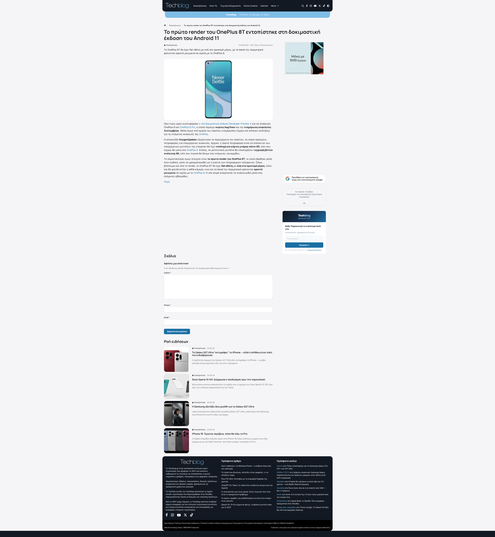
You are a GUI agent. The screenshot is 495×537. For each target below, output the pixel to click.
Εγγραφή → (304, 245)
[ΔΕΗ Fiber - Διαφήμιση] (304, 58)
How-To (213, 6)
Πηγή (167, 181)
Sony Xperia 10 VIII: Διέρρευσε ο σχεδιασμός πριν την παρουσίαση (228, 379)
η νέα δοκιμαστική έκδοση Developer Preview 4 (225, 123)
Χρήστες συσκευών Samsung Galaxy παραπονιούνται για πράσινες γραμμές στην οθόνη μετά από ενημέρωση (301, 475)
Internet (264, 6)
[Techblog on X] (320, 5)
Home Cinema (250, 6)
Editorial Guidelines (287, 523)
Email (167, 317)
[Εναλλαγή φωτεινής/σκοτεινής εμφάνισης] (328, 5)
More (273, 6)
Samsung (256, 15)
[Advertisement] (218, 218)
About (180, 527)
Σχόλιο (167, 273)
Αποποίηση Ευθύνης (271, 523)
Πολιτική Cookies (207, 523)
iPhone (245, 15)
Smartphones (199, 6)
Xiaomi (266, 15)
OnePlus (203, 134)
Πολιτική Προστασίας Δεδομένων (187, 523)
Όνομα (167, 305)
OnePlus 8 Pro (187, 127)
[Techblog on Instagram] (311, 5)
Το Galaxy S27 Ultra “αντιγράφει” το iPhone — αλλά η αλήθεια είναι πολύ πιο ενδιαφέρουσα (232, 354)
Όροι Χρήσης (169, 523)
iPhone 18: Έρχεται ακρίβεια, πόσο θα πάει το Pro (219, 433)
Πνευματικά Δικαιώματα (254, 523)
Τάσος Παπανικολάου (263, 45)
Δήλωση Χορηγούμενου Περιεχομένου (229, 523)
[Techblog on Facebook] (307, 5)
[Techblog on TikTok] (324, 5)
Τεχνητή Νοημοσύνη (230, 6)
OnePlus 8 (199, 172)
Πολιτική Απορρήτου (314, 250)
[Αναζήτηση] (303, 6)
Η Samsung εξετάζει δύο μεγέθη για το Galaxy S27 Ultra (223, 406)
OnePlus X (192, 150)
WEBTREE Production (191, 527)
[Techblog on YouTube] (315, 5)
